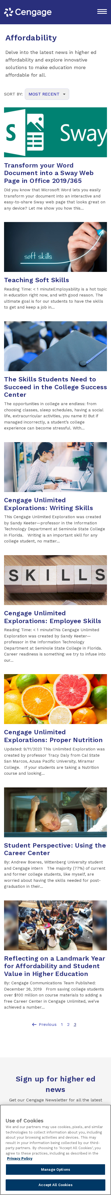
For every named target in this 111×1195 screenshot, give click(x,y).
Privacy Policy (19, 1158)
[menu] (102, 12)
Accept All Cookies (55, 1185)
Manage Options (55, 1169)
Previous (44, 1024)
